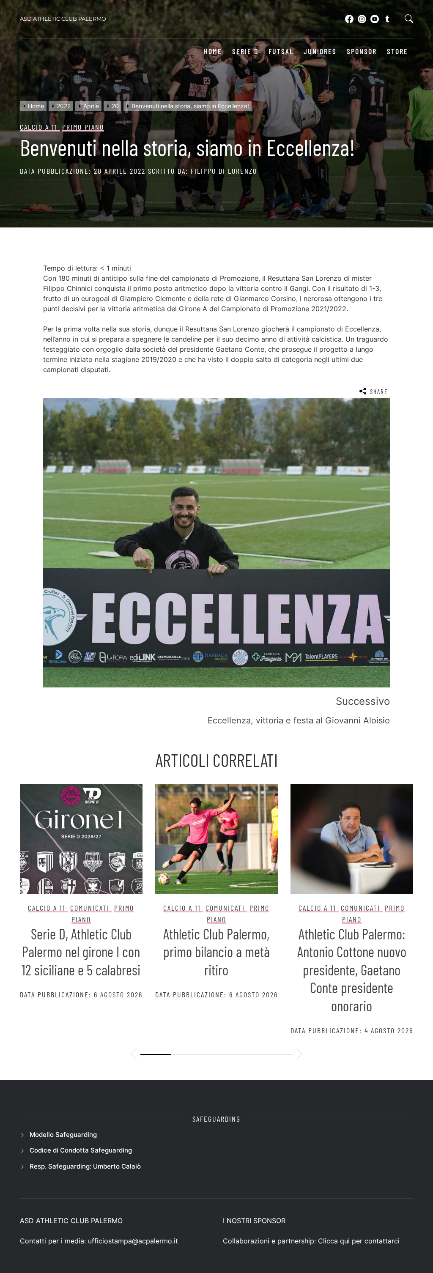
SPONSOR (362, 51)
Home (213, 51)
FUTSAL (281, 51)
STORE (397, 51)
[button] (133, 1055)
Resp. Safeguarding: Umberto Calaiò (85, 1166)
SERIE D (245, 51)
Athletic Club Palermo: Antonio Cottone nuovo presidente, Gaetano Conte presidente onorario (351, 969)
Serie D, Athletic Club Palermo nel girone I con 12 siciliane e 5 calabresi (81, 951)
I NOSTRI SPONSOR (254, 1220)
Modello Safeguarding (63, 1135)
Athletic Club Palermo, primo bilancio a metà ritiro (216, 951)
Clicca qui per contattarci (359, 1241)
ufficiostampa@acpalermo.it (133, 1241)
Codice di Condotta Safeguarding (81, 1150)
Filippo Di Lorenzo (224, 170)
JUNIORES (320, 51)
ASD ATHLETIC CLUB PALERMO (63, 18)
